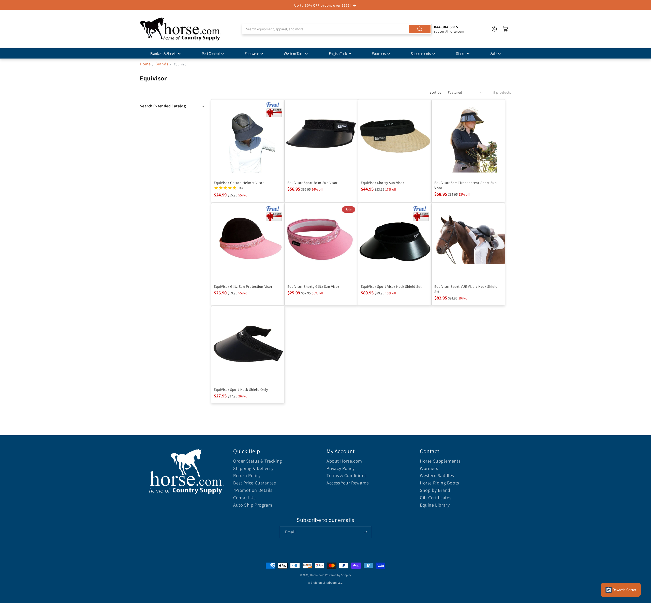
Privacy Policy (340, 468)
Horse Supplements (440, 461)
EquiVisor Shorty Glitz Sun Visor (313, 286)
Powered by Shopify (338, 575)
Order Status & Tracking (257, 461)
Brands (162, 64)
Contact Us (244, 497)
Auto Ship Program (252, 505)
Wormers (379, 53)
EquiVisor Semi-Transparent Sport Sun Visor (465, 185)
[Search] (420, 29)
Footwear (252, 53)
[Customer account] (494, 29)
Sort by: (436, 92)
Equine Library (435, 505)
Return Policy (247, 475)
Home (145, 64)
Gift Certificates (435, 497)
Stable (460, 53)
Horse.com (317, 575)
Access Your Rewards (347, 483)
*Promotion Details (252, 490)
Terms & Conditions (346, 475)
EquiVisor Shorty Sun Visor (382, 182)
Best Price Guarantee (254, 483)
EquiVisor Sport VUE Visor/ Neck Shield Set (466, 289)
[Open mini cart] (505, 29)
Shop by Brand (435, 490)
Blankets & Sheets (163, 53)
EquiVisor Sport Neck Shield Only (241, 389)
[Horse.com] (180, 29)
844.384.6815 (446, 26)
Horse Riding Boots (439, 483)
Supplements (421, 53)
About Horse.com (344, 461)
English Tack (338, 53)
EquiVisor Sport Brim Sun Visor (312, 182)
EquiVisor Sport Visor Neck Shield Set (391, 286)
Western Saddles (437, 475)
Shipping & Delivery (253, 468)
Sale (493, 53)
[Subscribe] (365, 532)
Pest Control (210, 53)
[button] (173, 106)
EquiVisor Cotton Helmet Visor (239, 182)
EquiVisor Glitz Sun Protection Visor (243, 286)
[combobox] (337, 29)
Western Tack (293, 53)
